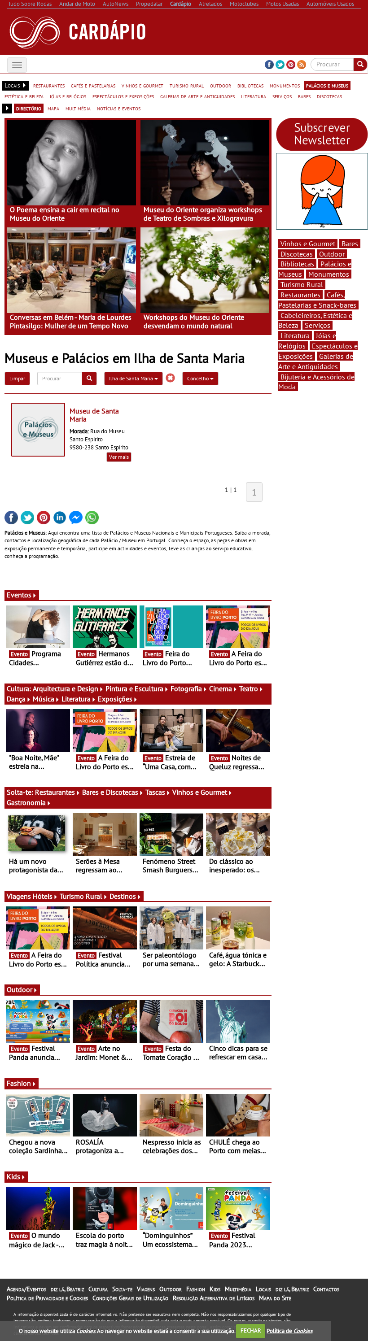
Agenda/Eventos (26, 1289)
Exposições (115, 698)
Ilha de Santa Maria (131, 378)
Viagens (146, 1289)
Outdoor (19, 989)
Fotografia (186, 688)
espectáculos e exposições (123, 96)
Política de (289, 1330)
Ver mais (119, 456)
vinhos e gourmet (142, 85)
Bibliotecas (297, 263)
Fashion (19, 1083)
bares (304, 96)
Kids (13, 1176)
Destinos (123, 896)
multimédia (78, 108)
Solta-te (122, 1289)
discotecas (329, 96)
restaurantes (49, 85)
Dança (16, 698)
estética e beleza (24, 96)
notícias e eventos (118, 108)
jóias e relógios (68, 96)
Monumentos (328, 274)
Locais (263, 1289)
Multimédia (238, 1289)
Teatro (248, 688)
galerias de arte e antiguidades (197, 96)
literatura (253, 96)
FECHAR (251, 1330)
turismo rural (187, 85)
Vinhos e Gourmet (199, 792)
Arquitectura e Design (65, 688)
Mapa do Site (275, 1298)
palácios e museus (327, 85)
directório (28, 108)
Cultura (98, 1289)
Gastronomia (26, 802)
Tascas (155, 792)
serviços (282, 96)
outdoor (220, 85)
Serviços (317, 325)
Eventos (19, 594)
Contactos (326, 1289)
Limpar (17, 378)
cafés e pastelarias (93, 85)
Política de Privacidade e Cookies (47, 1298)
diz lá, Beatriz (67, 1289)
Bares (350, 243)
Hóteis (43, 896)
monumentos (285, 85)
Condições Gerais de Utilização (130, 1298)
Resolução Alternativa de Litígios (213, 1298)
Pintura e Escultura (134, 688)
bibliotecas (250, 85)
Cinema (220, 688)
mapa (53, 108)
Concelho (198, 378)
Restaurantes (55, 792)
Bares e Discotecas (110, 792)
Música (43, 698)
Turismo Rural (81, 896)
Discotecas (296, 253)
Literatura (76, 698)
